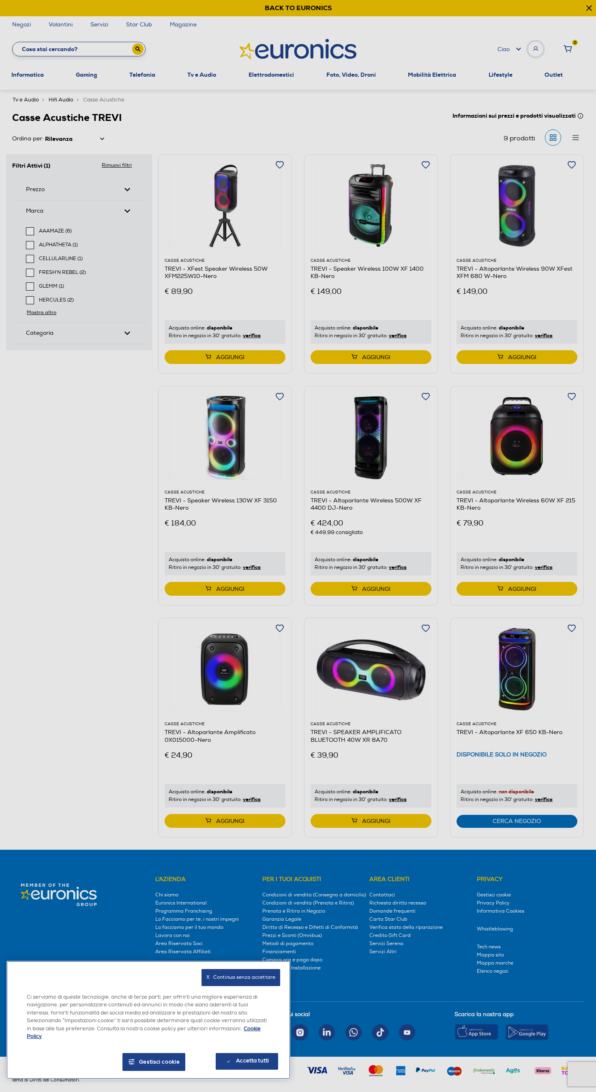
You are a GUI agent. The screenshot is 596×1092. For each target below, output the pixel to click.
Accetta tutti (252, 1061)
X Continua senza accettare (240, 977)
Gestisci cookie (159, 1062)
